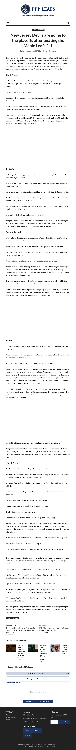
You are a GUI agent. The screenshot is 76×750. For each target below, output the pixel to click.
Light (27, 730)
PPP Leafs (43, 9)
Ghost (56, 744)
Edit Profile (26, 715)
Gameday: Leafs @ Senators (65, 647)
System (27, 735)
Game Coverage (38, 30)
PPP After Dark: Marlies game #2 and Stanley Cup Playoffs (43, 651)
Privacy (25, 746)
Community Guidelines (30, 718)
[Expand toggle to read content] (67, 667)
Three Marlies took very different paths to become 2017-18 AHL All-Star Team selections (20, 630)
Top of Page (29, 701)
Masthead (35, 721)
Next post (42, 626)
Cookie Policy (39, 746)
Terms (31, 746)
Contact (53, 746)
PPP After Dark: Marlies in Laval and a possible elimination (21, 650)
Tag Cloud (43, 718)
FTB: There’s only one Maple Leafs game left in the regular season (54, 629)
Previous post (11, 626)
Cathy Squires (25, 51)
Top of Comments (44, 701)
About (34, 715)
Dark (37, 730)
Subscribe (64, 722)
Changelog (26, 721)
